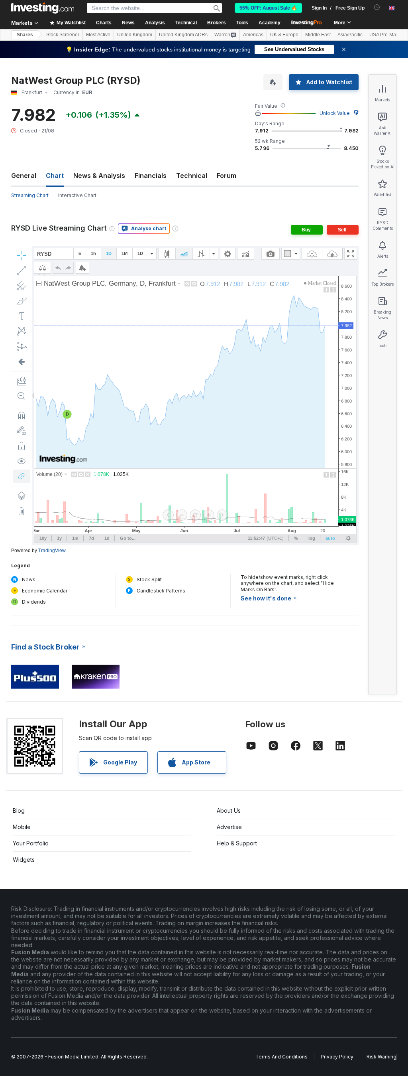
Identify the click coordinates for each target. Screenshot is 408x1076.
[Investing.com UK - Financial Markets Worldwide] (42, 8)
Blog (19, 810)
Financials (151, 176)
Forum (226, 176)
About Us (229, 810)
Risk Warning (381, 1057)
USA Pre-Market (386, 35)
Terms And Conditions (281, 1057)
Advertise (229, 826)
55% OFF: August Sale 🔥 (268, 8)
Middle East (318, 35)
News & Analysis (99, 176)
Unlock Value (335, 113)
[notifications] (377, 7)
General (23, 176)
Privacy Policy (337, 1057)
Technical (191, 176)
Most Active (98, 35)
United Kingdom (134, 35)
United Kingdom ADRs (183, 35)
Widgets (24, 859)
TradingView (52, 550)
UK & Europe (284, 35)
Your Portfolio (31, 843)
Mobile (22, 826)
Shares (25, 35)
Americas (253, 35)
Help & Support (237, 843)
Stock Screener (62, 35)
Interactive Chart (77, 195)
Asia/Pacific (350, 35)
